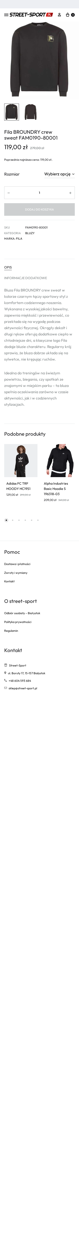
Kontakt (9, 581)
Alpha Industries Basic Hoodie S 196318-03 (56, 488)
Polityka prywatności (17, 622)
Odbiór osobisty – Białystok (22, 613)
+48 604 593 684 (20, 681)
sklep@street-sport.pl (23, 688)
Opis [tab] (8, 267)
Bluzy (30, 233)
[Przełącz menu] (6, 15)
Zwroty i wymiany (15, 573)
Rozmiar (12, 174)
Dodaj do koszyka (39, 209)
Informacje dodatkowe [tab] (25, 278)
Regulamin (11, 631)
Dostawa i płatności (17, 564)
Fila (19, 238)
